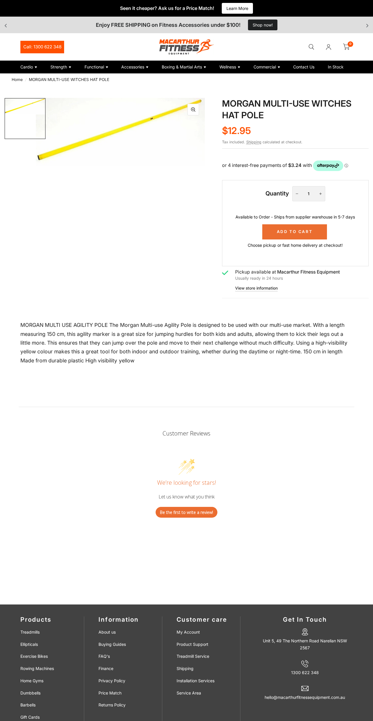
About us (107, 632)
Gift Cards (30, 717)
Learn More (237, 8)
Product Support (192, 644)
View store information (256, 288)
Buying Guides (112, 644)
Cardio (26, 66)
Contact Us (303, 66)
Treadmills (30, 632)
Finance (105, 668)
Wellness (227, 66)
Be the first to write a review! (186, 512)
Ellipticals (29, 644)
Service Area (189, 692)
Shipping (253, 142)
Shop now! (263, 24)
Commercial (265, 66)
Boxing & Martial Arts (182, 66)
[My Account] (328, 47)
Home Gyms (31, 680)
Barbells (28, 704)
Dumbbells (30, 692)
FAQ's (104, 656)
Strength (58, 66)
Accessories (132, 66)
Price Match (110, 692)
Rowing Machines (37, 668)
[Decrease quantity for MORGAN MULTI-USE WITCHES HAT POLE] (297, 193)
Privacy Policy (111, 680)
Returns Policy (112, 704)
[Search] (311, 47)
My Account (188, 632)
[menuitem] (33, 67)
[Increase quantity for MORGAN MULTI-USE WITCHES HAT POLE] (320, 193)
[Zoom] (193, 109)
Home (17, 79)
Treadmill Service (193, 656)
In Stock (336, 66)
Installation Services (195, 680)
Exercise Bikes (34, 656)
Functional (94, 66)
